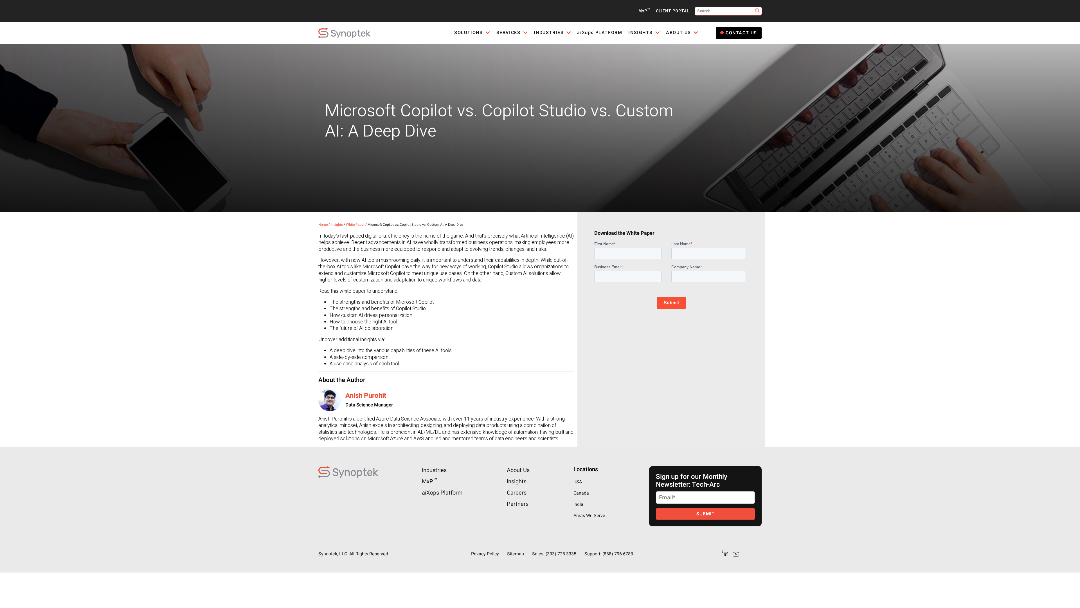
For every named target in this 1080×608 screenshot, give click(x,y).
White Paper (355, 224)
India (578, 504)
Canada (581, 493)
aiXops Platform (442, 493)
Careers (516, 493)
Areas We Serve (589, 515)
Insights (337, 224)
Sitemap (515, 554)
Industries (434, 470)
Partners (517, 504)
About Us (518, 470)
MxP (644, 11)
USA (577, 482)
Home (323, 224)
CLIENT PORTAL (672, 11)
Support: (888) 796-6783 (608, 554)
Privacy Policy (485, 554)
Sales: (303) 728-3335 (554, 554)
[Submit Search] (757, 11)
